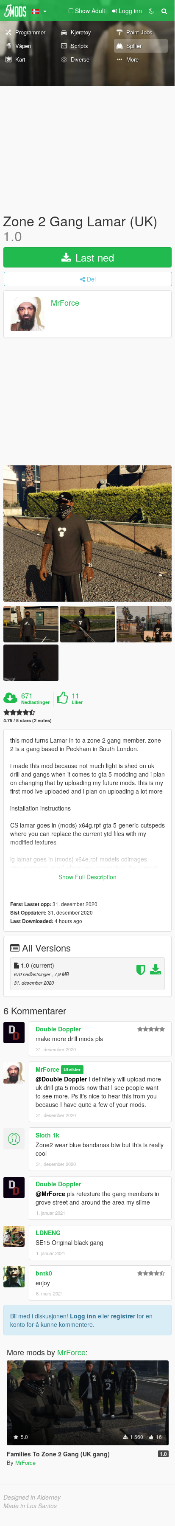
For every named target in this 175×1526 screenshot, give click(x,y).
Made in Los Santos (30, 1505)
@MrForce (50, 1193)
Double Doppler (58, 1029)
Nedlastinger (35, 702)
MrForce (65, 302)
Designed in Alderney (32, 1497)
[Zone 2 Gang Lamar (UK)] (87, 533)
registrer (123, 1316)
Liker (77, 702)
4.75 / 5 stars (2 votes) (27, 720)
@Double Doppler (61, 1079)
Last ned (93, 257)
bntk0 (44, 1273)
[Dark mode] (151, 10)
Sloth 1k (47, 1135)
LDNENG (48, 1232)
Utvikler (72, 1070)
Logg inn (83, 1316)
